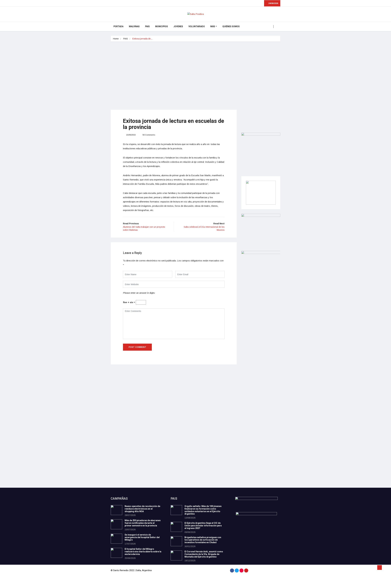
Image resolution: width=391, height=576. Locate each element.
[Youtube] (246, 570)
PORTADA (118, 26)
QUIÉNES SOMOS (231, 26)
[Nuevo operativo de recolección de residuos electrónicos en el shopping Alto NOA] (116, 510)
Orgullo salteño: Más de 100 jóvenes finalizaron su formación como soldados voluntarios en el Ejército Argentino (203, 510)
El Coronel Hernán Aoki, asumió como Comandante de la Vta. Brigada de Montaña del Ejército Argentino (204, 554)
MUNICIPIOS (161, 26)
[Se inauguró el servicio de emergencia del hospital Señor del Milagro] (116, 539)
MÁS (212, 26)
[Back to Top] (379, 567)
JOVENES (178, 26)
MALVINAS (134, 26)
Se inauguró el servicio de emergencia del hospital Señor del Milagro (142, 537)
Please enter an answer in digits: (139, 293)
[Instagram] (241, 570)
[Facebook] (232, 570)
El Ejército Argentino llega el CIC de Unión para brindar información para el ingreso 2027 (203, 525)
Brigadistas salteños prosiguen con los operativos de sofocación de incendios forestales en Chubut (203, 540)
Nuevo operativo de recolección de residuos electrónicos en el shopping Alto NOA (142, 509)
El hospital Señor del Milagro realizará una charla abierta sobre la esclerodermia (143, 551)
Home (116, 38)
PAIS (147, 26)
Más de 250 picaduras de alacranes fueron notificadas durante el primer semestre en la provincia (143, 523)
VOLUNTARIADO (196, 26)
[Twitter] (237, 570)
